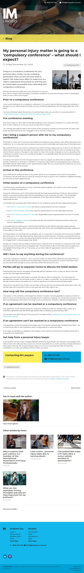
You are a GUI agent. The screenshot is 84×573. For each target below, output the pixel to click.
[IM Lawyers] (10, 15)
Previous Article (10, 388)
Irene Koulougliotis (10, 424)
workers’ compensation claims (20, 207)
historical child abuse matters (20, 210)
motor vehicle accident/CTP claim (23, 214)
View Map (14, 541)
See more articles (10, 509)
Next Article (75, 388)
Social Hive (77, 570)
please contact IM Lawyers (60, 379)
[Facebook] (10, 556)
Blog (8, 38)
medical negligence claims (19, 220)
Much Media (73, 568)
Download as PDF (72, 65)
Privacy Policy (8, 566)
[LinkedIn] (5, 556)
